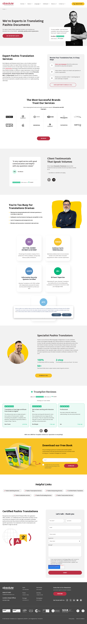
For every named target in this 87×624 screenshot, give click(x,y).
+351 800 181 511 (25, 600)
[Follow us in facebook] (67, 600)
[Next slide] (53, 179)
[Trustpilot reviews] (60, 39)
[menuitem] (23, 4)
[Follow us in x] (70, 600)
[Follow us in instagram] (80, 600)
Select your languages (61, 64)
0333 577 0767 (7, 592)
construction (8, 68)
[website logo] (8, 3)
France (24, 593)
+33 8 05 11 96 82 (25, 594)
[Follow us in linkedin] (74, 600)
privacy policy (48, 467)
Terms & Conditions (80, 618)
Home (4, 9)
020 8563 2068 (6, 600)
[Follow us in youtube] (77, 600)
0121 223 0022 (39, 600)
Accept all (56, 314)
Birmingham (39, 598)
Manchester (39, 587)
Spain (23, 587)
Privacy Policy (67, 559)
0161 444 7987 (39, 589)
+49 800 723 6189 (39, 594)
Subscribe (60, 593)
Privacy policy (71, 618)
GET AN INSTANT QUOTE (12, 36)
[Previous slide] (49, 179)
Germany (38, 593)
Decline (66, 314)
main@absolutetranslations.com (8, 594)
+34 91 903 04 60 (25, 589)
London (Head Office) (9, 598)
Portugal (24, 598)
